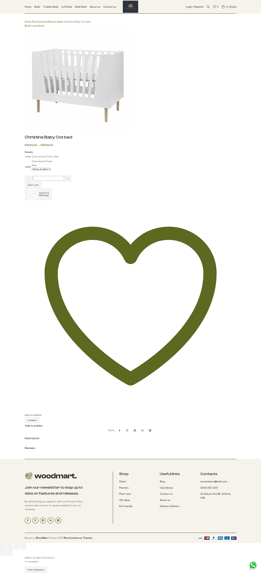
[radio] (42, 161)
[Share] (16, 546)
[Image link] (50, 475)
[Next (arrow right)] (10, 552)
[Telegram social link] (150, 430)
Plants (122, 481)
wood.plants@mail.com (213, 481)
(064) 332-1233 (209, 487)
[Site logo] (130, 6)
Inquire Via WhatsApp (44, 194)
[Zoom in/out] (3, 546)
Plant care (125, 493)
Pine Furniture (40, 21)
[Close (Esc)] (23, 546)
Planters (124, 487)
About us (165, 500)
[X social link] (127, 430)
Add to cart (33, 185)
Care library (166, 487)
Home (28, 21)
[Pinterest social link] (135, 430)
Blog (162, 481)
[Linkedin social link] (142, 430)
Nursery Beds (56, 21)
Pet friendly (125, 506)
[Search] (208, 7)
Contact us (166, 493)
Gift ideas (124, 500)
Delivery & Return (169, 506)
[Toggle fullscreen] (10, 546)
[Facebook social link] (120, 430)
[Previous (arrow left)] (3, 552)
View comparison (36, 569)
